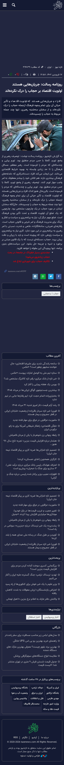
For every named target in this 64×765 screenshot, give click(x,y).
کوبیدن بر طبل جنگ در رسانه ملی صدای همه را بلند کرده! (31, 536)
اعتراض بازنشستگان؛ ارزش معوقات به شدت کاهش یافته (31, 591)
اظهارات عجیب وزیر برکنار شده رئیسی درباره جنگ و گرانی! (32, 476)
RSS (16, 737)
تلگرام (24, 737)
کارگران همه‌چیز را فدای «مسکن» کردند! (37, 459)
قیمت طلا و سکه (51, 709)
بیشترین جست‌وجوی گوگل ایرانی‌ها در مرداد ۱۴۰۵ (32, 390)
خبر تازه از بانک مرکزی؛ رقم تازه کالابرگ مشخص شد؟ (30, 379)
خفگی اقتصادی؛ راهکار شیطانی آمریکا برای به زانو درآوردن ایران (33, 427)
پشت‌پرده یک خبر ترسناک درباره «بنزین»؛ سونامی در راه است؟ (30, 527)
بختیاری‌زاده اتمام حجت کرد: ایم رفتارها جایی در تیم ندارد (31, 397)
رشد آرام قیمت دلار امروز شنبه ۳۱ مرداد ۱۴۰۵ (34, 405)
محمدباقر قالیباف (31, 704)
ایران (49, 67)
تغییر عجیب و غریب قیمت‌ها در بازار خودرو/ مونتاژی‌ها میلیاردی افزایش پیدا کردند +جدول (34, 512)
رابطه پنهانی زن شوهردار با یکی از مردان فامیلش (33, 435)
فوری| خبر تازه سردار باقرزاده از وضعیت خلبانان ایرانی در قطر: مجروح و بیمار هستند (31, 412)
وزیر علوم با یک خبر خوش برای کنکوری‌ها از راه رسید (31, 584)
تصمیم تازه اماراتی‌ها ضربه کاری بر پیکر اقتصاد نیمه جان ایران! (31, 451)
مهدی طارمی (53, 698)
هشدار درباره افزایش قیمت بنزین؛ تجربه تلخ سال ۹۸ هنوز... (30, 442)
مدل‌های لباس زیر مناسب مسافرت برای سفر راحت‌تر (31, 635)
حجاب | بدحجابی (50, 294)
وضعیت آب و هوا (20, 693)
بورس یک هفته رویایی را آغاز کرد (40, 384)
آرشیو (34, 737)
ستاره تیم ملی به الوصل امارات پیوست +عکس (34, 373)
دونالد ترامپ (37, 688)
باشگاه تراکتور (52, 693)
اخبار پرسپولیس (51, 617)
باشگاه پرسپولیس (19, 688)
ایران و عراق (36, 693)
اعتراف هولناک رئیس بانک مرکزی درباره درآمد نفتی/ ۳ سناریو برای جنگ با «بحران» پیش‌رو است (31, 467)
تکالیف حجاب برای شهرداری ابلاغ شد (31, 261)
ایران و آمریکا (53, 688)
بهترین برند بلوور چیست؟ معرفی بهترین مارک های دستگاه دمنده (32, 648)
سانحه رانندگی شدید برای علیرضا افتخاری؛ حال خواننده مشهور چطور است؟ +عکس (33, 365)
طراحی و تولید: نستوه (30, 756)
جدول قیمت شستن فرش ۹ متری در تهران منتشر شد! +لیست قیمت (32, 663)
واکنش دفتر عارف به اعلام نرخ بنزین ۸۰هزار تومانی (31, 599)
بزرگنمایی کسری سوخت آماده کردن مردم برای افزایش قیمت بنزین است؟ (34, 567)
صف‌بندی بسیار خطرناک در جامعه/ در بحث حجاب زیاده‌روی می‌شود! (28, 255)
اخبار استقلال (34, 617)
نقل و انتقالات (37, 698)
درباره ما (45, 737)
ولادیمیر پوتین (20, 698)
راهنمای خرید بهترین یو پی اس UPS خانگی (35, 641)
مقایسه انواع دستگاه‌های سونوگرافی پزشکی (35, 656)
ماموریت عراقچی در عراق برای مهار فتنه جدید (35, 420)
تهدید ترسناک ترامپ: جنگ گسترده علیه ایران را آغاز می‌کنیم (31, 576)
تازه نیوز (32, 5)
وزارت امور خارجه (51, 704)
